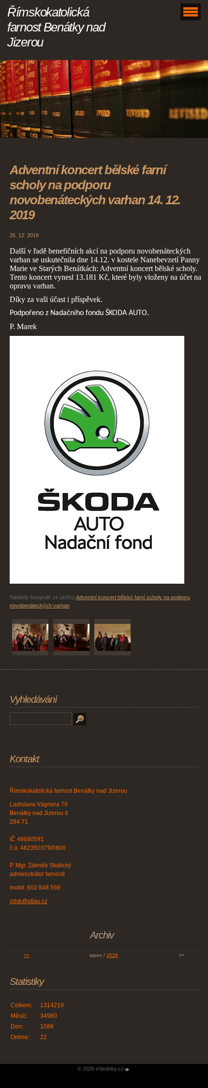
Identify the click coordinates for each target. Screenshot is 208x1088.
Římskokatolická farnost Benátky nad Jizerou (55, 27)
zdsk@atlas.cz (28, 901)
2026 (112, 955)
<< (27, 955)
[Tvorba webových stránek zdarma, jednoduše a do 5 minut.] (127, 1069)
